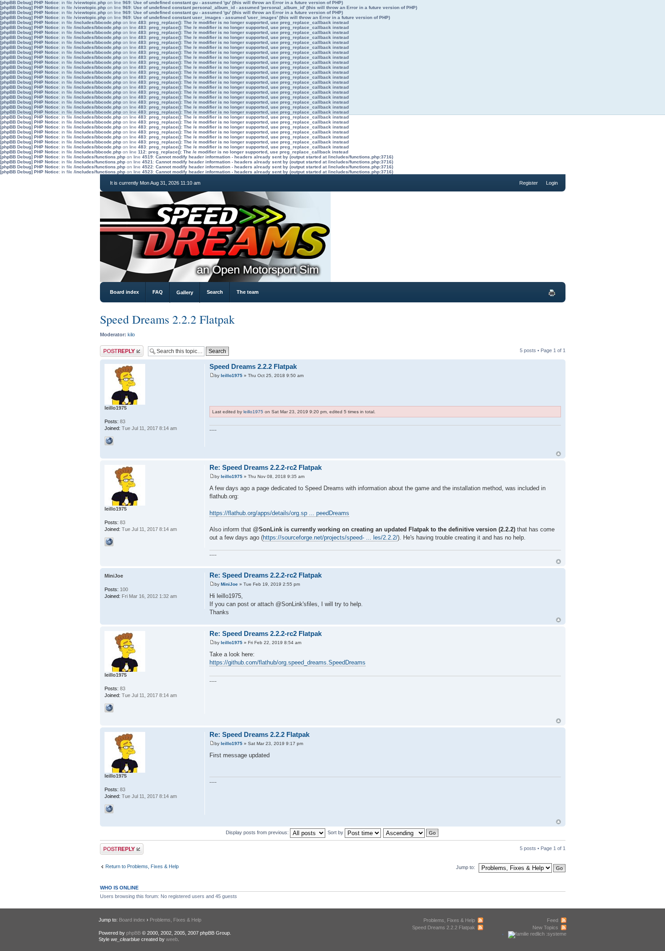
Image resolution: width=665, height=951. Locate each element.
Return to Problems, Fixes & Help (142, 866)
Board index (124, 292)
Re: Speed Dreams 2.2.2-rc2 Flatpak (265, 467)
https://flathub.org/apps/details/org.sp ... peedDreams (279, 513)
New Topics (545, 927)
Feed (552, 920)
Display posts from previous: (258, 832)
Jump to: (465, 867)
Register (528, 183)
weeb (172, 939)
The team (248, 292)
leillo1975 (231, 375)
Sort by (336, 832)
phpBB (133, 933)
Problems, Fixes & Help (175, 919)
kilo (131, 334)
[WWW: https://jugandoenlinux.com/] (109, 440)
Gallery (184, 292)
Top (558, 453)
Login (552, 183)
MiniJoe (229, 584)
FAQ (157, 292)
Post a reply (113, 348)
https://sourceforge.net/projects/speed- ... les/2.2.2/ (330, 537)
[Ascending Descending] (411, 832)
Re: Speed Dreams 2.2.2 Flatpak (259, 734)
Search (215, 292)
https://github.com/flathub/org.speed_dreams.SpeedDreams (287, 662)
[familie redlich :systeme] (537, 934)
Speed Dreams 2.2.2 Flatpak (167, 319)
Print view (552, 292)
